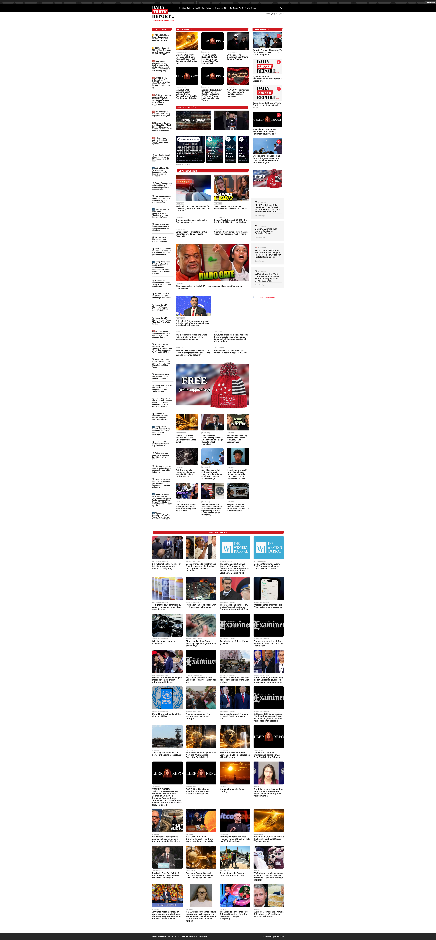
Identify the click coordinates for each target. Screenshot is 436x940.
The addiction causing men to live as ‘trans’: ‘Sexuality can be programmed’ (237, 439)
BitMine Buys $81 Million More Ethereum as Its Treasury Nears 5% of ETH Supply (161, 51)
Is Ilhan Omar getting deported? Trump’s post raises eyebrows (160, 141)
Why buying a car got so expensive (163, 642)
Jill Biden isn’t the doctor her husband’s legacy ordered (161, 444)
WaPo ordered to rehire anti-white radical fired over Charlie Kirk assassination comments (191, 337)
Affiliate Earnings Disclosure (194, 936)
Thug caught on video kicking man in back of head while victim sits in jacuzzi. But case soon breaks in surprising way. (161, 66)
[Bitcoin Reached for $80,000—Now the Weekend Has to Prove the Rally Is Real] (201, 736)
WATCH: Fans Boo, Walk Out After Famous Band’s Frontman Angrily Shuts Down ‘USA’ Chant (267, 277)
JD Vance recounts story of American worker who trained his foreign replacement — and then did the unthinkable (167, 915)
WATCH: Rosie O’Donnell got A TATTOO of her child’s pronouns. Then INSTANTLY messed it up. (161, 83)
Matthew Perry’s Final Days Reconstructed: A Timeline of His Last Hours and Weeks (160, 213)
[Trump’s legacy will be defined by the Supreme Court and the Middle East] (269, 625)
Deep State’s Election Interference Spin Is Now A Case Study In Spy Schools (267, 754)
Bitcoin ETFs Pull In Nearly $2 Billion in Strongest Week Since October (186, 439)
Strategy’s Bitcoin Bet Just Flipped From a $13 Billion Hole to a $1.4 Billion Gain (235, 838)
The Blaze (231, 87)
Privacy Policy (174, 936)
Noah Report (232, 52)
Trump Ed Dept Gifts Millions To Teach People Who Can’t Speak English (162, 388)
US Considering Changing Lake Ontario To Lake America (237, 57)
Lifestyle (228, 8)
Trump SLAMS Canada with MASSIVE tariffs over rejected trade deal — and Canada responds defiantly (193, 353)
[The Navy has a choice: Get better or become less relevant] (167, 736)
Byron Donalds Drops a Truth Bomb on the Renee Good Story (267, 105)
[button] (281, 8)
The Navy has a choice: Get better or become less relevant (167, 753)
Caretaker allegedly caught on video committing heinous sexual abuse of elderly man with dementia (268, 792)
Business (219, 8)
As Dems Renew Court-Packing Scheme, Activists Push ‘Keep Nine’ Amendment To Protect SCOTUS (162, 348)
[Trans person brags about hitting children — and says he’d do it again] (231, 188)
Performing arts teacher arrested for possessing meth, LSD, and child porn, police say (193, 208)
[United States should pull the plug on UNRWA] (167, 697)
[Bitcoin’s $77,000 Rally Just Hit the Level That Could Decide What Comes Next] (269, 820)
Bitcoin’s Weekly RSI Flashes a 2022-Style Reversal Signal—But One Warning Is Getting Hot (186, 59)
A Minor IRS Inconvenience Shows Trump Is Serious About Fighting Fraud (161, 283)
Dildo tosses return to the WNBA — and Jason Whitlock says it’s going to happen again (209, 287)
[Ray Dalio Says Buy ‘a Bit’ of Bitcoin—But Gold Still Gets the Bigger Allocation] (167, 857)
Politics (182, 8)
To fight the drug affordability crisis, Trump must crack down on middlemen (167, 607)
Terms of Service (159, 936)
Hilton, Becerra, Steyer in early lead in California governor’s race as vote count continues (268, 679)
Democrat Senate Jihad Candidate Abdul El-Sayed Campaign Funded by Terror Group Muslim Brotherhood (162, 127)
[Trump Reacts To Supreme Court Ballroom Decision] (235, 857)
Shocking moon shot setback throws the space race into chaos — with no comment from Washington (211, 474)
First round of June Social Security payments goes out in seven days (201, 643)
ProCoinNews (181, 52)
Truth (235, 8)
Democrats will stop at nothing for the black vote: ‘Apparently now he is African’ (186, 507)
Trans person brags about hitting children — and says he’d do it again (230, 207)
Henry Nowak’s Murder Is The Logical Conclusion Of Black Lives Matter (161, 308)
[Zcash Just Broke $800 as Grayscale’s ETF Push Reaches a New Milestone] (235, 736)
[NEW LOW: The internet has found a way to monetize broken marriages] (238, 76)
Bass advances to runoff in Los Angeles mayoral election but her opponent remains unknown (161, 483)
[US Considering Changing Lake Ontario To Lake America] (238, 41)
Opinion (190, 8)
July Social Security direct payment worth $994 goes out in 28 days (162, 158)
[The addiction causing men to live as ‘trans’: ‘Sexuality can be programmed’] (238, 422)
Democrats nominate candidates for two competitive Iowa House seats (161, 417)
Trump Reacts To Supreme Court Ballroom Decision (233, 874)
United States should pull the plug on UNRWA (166, 715)
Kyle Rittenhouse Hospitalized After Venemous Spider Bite (267, 78)
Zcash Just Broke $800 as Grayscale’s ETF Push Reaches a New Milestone (235, 754)
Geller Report (207, 52)
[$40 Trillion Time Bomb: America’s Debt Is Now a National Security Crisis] (201, 773)
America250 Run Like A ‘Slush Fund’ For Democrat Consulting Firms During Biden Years (161, 363)
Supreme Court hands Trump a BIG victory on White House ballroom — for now (269, 914)
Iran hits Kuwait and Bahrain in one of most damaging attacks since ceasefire (161, 199)
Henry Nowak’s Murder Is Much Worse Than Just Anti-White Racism (161, 321)
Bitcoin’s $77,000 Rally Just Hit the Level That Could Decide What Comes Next (269, 838)
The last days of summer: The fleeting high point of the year (161, 114)
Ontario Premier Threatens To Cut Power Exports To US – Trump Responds (191, 234)
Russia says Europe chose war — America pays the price (201, 606)
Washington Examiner (160, 561)
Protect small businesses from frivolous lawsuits (159, 239)
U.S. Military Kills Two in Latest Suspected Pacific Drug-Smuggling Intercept (160, 172)
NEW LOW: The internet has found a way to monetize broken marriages (238, 93)
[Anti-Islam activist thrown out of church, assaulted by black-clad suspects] (187, 456)
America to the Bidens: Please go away (234, 642)
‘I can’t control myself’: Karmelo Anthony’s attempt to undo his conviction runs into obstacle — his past (237, 474)
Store (253, 8)
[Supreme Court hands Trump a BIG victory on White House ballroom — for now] (269, 895)
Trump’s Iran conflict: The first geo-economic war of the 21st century (234, 679)
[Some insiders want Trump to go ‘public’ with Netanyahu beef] (235, 697)
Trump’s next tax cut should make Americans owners (191, 221)
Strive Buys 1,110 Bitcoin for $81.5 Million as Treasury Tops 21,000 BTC (231, 352)
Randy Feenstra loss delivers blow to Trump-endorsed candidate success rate (162, 186)
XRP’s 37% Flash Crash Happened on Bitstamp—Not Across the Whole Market (161, 38)
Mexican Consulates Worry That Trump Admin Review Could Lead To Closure (161, 516)
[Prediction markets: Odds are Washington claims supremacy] (269, 588)
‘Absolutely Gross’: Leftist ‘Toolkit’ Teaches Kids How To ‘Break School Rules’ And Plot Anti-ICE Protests (162, 402)
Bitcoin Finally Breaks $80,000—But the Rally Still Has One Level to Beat (230, 221)
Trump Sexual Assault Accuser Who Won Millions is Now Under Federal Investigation (161, 430)
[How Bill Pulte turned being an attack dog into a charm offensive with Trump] (167, 661)
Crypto (247, 8)
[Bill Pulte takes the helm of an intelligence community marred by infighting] (167, 547)
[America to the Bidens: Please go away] (235, 625)
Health (198, 8)
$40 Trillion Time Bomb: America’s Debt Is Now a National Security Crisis (264, 131)
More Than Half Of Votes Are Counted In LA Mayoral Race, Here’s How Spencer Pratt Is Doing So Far (268, 253)
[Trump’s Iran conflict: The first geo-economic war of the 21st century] (235, 661)
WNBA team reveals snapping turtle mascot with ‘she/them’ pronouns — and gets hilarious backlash (268, 876)
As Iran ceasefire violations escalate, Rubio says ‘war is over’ (161, 296)
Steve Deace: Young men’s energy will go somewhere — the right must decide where (166, 838)
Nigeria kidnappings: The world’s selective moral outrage (198, 716)
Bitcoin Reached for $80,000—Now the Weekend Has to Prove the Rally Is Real (201, 754)
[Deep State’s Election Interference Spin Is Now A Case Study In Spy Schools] (269, 736)
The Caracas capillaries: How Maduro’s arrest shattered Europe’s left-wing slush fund (234, 607)
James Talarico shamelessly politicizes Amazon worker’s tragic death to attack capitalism (212, 440)
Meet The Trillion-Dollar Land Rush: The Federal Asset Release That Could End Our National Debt (267, 208)
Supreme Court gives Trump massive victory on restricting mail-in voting (231, 233)
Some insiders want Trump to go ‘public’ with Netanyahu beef (234, 716)
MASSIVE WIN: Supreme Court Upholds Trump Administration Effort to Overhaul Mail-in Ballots (186, 94)
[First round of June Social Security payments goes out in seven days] (201, 625)
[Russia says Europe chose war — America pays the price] (201, 588)
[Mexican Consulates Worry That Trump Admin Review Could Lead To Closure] (269, 547)
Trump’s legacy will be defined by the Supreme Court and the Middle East (268, 643)
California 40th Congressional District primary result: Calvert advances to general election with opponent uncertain (268, 717)
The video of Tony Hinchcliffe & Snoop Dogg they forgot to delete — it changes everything (234, 915)
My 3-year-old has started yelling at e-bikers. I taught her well (201, 679)
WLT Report (262, 202)
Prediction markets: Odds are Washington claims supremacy (269, 606)
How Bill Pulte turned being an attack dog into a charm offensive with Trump (167, 679)
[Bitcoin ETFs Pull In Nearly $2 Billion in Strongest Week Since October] (187, 422)
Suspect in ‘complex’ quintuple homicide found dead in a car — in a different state (238, 507)
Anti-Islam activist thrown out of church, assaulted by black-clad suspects (185, 473)
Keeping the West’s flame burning (232, 790)
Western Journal (226, 561)
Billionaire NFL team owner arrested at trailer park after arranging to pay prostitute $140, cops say (192, 323)
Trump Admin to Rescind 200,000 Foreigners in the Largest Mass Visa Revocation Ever (209, 59)
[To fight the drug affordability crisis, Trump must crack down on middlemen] (167, 588)
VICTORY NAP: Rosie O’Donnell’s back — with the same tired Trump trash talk (199, 838)
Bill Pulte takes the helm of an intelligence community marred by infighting (161, 469)
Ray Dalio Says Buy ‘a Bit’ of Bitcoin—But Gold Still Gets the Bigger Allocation (165, 875)
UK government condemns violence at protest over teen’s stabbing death (161, 334)
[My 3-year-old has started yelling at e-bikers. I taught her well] (201, 661)
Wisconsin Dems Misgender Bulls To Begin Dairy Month (160, 376)
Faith (241, 8)
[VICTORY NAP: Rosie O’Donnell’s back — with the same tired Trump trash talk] (201, 820)
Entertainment (208, 8)
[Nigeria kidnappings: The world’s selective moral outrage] (201, 697)
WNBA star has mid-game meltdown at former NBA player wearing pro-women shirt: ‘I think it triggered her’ (162, 100)
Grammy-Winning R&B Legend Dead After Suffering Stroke (266, 231)
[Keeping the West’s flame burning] (235, 773)
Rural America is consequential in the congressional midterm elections (161, 227)
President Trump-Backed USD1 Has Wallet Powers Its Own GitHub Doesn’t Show (199, 875)
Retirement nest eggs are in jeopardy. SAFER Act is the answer (160, 456)
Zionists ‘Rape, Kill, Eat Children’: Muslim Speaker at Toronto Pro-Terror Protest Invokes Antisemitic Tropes (211, 95)
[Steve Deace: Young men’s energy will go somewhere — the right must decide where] (167, 820)
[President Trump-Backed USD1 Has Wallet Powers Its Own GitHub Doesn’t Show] (201, 857)
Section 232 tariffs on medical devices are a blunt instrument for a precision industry (162, 252)
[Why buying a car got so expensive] (167, 625)
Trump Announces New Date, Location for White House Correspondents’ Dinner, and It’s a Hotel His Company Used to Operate (161, 267)
